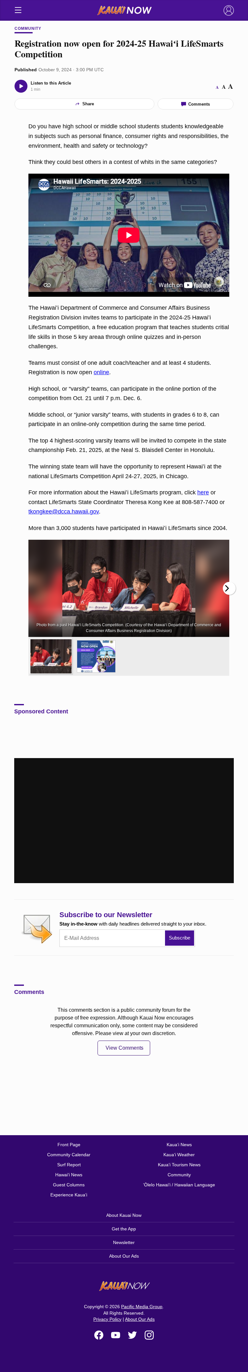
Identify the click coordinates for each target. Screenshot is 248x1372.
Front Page (68, 1144)
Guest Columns (69, 1184)
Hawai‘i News (68, 1174)
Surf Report (69, 1164)
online (101, 372)
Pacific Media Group (141, 1306)
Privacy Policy (107, 1319)
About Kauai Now (123, 1215)
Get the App (124, 1228)
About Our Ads (124, 1256)
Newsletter (124, 1242)
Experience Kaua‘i (68, 1194)
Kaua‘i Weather (179, 1154)
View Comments (124, 1048)
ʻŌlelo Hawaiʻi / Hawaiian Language (179, 1184)
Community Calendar (68, 1154)
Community (28, 28)
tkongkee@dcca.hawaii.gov (63, 511)
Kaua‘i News (179, 1144)
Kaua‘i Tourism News (179, 1164)
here (203, 492)
